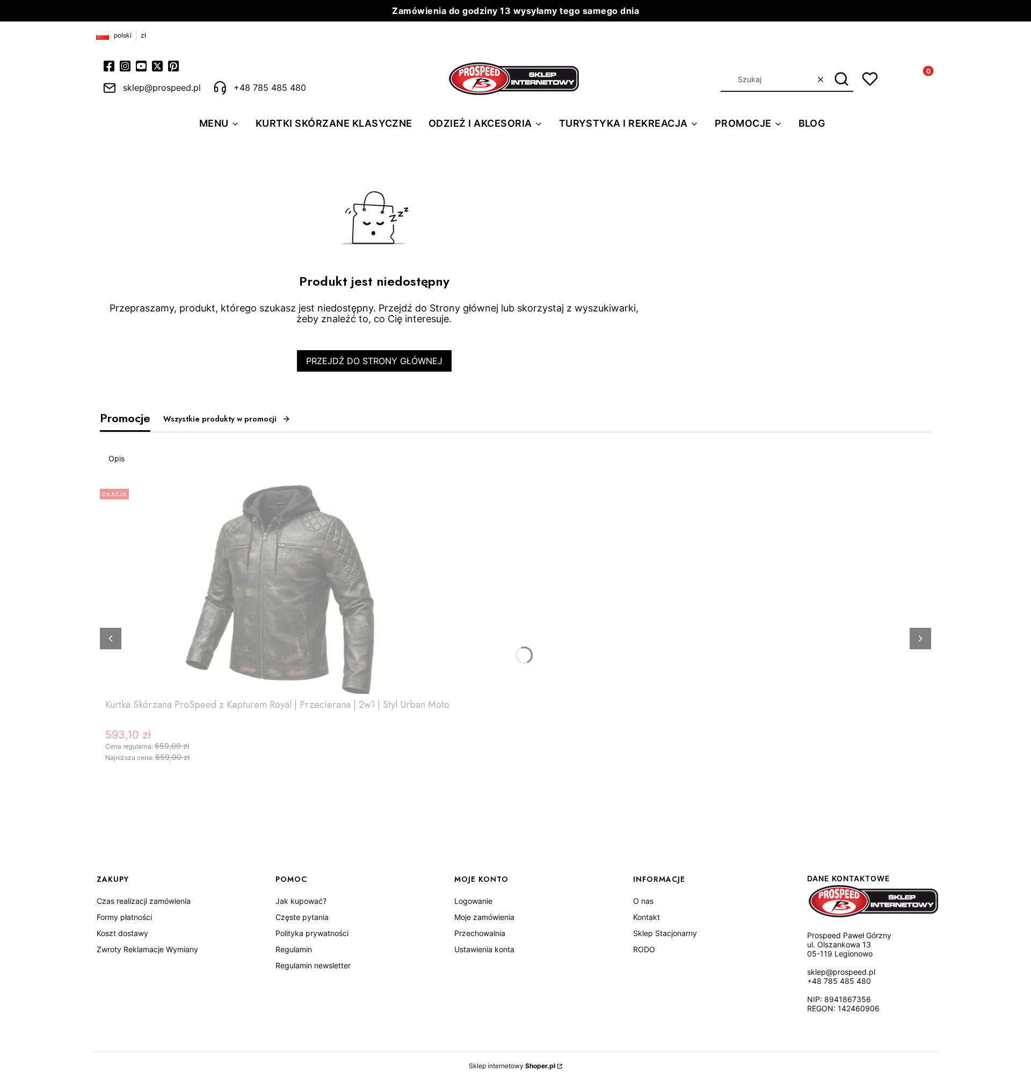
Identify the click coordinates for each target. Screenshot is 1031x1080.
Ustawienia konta (484, 949)
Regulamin (293, 949)
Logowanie (473, 900)
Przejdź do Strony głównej (374, 361)
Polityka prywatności (311, 933)
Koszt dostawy (122, 933)
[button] (841, 79)
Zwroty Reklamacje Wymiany (147, 949)
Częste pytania (302, 917)
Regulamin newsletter (313, 965)
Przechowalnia (479, 933)
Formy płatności (124, 917)
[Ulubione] (870, 79)
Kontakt (646, 917)
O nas (643, 900)
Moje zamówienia (484, 917)
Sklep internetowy (512, 1066)
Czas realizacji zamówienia (144, 900)
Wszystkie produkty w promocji (220, 419)
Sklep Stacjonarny (665, 933)
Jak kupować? (300, 900)
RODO (644, 949)
